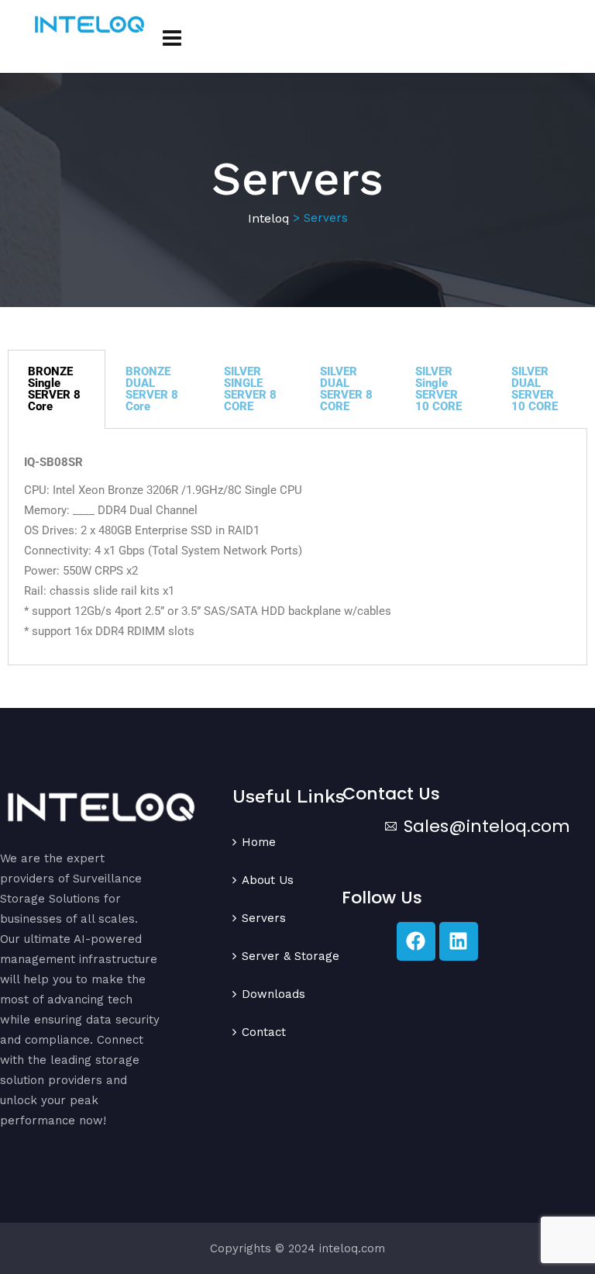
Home (259, 842)
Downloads (273, 994)
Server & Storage (290, 956)
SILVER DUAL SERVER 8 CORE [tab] (346, 388)
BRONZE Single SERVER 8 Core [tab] (54, 388)
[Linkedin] (458, 941)
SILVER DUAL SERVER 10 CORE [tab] (534, 388)
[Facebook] (416, 941)
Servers (264, 918)
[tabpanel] (297, 547)
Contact (264, 1032)
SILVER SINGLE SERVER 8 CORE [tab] (250, 388)
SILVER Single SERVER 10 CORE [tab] (438, 388)
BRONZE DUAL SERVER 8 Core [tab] (152, 388)
